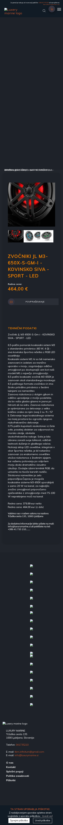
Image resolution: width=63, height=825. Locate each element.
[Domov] (25, 9)
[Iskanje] (44, 10)
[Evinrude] (31, 584)
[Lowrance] (31, 608)
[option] (31, 205)
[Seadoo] (31, 707)
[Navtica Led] (31, 568)
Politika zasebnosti (17, 775)
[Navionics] (31, 576)
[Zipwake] (31, 623)
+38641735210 (43, 3)
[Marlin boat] (31, 639)
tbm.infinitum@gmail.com (51, 4)
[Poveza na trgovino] (52, 8)
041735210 (22, 744)
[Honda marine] (31, 615)
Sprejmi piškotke (19, 820)
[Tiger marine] (31, 631)
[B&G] (31, 674)
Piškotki (11, 780)
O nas (9, 762)
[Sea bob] (31, 592)
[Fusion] (31, 600)
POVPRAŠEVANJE (35, 301)
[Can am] (31, 658)
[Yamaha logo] (31, 647)
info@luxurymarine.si (26, 755)
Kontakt (11, 767)
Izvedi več (47, 816)
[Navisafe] (31, 699)
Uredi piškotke (42, 820)
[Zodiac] (31, 666)
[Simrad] (31, 682)
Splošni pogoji (14, 771)
